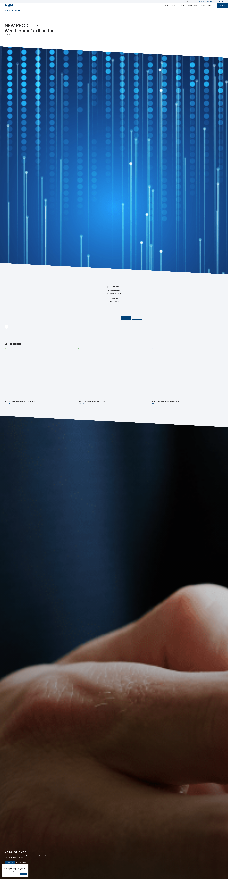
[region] (15, 870)
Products (166, 5)
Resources (202, 5)
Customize (8, 874)
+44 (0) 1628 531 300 (21, 862)
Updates (9, 10)
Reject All (15, 874)
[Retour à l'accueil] (9, 5)
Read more (7, 348)
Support (210, 5)
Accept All (23, 874)
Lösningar (173, 5)
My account (202, 1)
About (195, 5)
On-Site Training (182, 5)
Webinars (190, 5)
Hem (5, 10)
